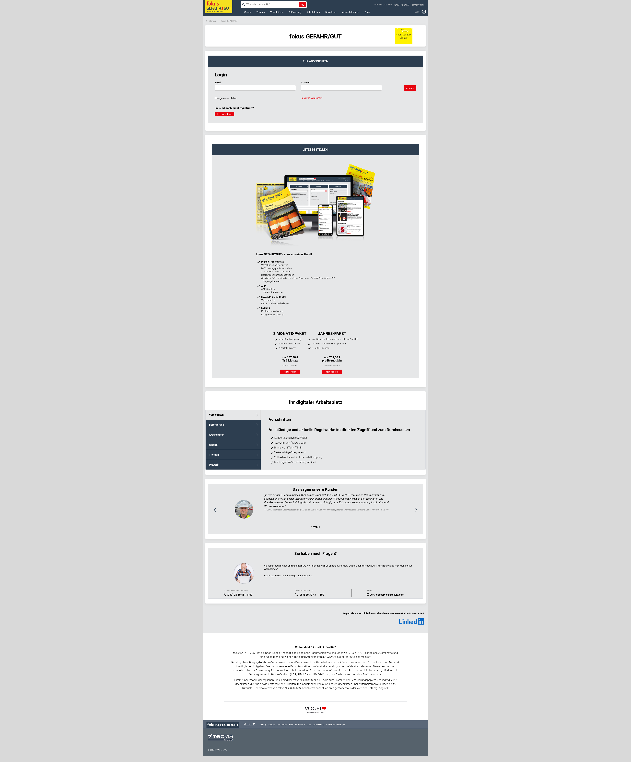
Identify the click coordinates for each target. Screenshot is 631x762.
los (302, 4)
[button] (224, 511)
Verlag (263, 725)
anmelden (410, 88)
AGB (309, 725)
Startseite (213, 21)
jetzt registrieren (224, 114)
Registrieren (418, 5)
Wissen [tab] (213, 444)
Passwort (305, 82)
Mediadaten (282, 725)
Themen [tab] (214, 454)
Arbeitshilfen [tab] (216, 434)
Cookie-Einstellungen (335, 725)
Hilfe (291, 725)
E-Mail (218, 82)
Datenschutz (318, 725)
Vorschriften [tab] (216, 414)
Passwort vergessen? (312, 98)
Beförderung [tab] (216, 424)
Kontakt (271, 725)
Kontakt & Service (383, 4)
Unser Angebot (401, 5)
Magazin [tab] (214, 464)
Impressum (300, 725)
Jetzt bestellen (289, 372)
